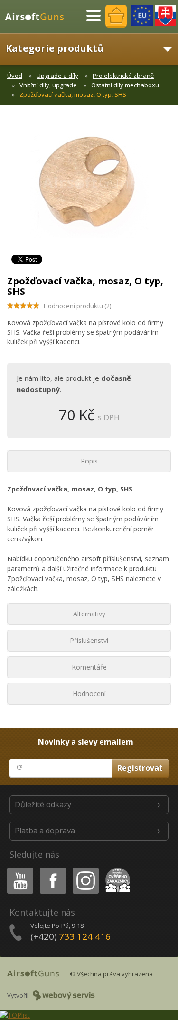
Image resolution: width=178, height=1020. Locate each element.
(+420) (70, 936)
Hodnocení (89, 693)
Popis (89, 460)
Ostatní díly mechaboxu (125, 85)
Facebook (52, 869)
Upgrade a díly (57, 75)
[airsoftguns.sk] (165, 15)
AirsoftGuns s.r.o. (38, 16)
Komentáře (89, 666)
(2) (77, 306)
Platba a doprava (45, 830)
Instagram (85, 869)
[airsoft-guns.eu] (142, 15)
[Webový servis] (64, 995)
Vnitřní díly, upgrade (48, 85)
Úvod (14, 75)
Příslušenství (89, 640)
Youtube (18, 869)
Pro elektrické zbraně (123, 75)
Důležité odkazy (43, 804)
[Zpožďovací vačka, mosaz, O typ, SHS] (89, 186)
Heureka (116, 869)
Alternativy (89, 613)
